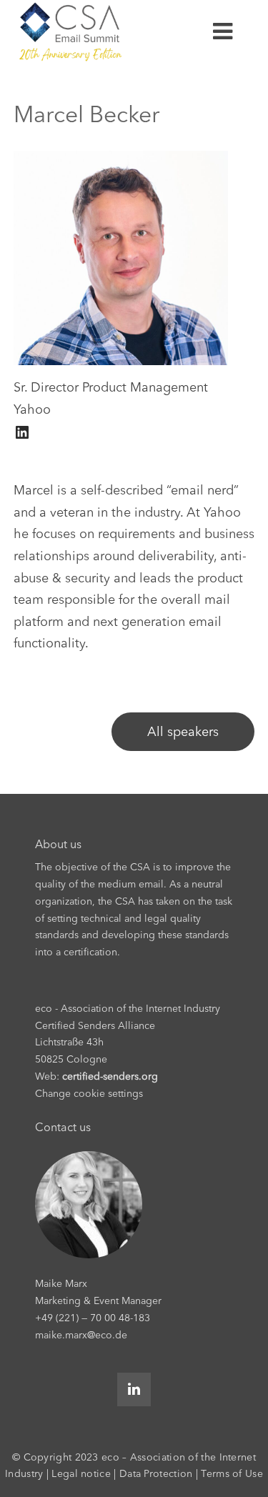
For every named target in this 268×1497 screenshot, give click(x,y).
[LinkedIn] (22, 432)
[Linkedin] (134, 1389)
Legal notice (81, 1473)
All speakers (183, 732)
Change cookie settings (89, 1093)
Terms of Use (232, 1473)
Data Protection (156, 1473)
